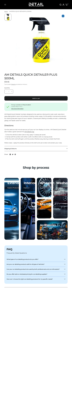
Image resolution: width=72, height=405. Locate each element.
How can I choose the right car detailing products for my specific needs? (30, 279)
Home (6, 11)
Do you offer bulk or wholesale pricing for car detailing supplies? (27, 274)
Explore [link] (26, 187)
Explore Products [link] (13, 187)
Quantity (7, 88)
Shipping (13, 84)
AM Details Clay (29, 131)
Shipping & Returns (10, 148)
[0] (66, 4)
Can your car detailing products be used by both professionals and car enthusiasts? (33, 269)
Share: (6, 154)
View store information (17, 108)
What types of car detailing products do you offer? (22, 259)
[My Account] (63, 4)
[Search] (60, 4)
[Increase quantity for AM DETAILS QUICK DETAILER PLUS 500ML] (11, 91)
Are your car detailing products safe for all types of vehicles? (26, 264)
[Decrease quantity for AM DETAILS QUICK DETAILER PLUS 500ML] (5, 91)
